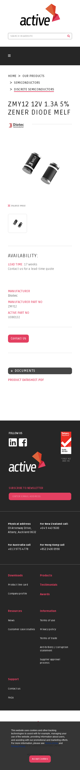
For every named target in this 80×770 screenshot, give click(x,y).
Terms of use (47, 620)
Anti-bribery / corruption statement (54, 649)
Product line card (18, 584)
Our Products (33, 76)
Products (46, 575)
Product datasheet (23, 380)
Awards (45, 594)
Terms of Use (51, 743)
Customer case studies (21, 629)
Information (48, 611)
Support (13, 679)
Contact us (14, 688)
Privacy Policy (18, 746)
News (11, 620)
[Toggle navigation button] (9, 56)
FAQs (11, 697)
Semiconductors (27, 83)
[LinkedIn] (13, 442)
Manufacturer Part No (25, 302)
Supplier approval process (50, 661)
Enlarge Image (18, 205)
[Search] (68, 36)
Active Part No (18, 313)
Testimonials (48, 584)
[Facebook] (23, 442)
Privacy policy (48, 629)
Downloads (15, 575)
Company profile (17, 593)
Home (12, 76)
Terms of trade (48, 638)
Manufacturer (19, 291)
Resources (15, 611)
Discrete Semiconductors (34, 89)
